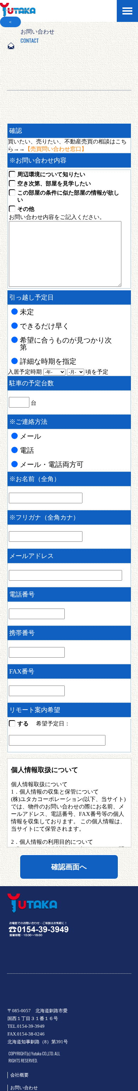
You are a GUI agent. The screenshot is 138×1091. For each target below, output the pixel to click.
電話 (27, 450)
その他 (25, 209)
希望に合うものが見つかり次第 (66, 344)
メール (30, 436)
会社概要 (19, 1075)
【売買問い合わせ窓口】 (56, 149)
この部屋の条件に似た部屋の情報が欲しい (68, 196)
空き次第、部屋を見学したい (54, 183)
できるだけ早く (44, 326)
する (23, 724)
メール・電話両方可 (52, 464)
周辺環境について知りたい (51, 174)
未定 (27, 311)
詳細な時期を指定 (48, 361)
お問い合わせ (24, 1087)
